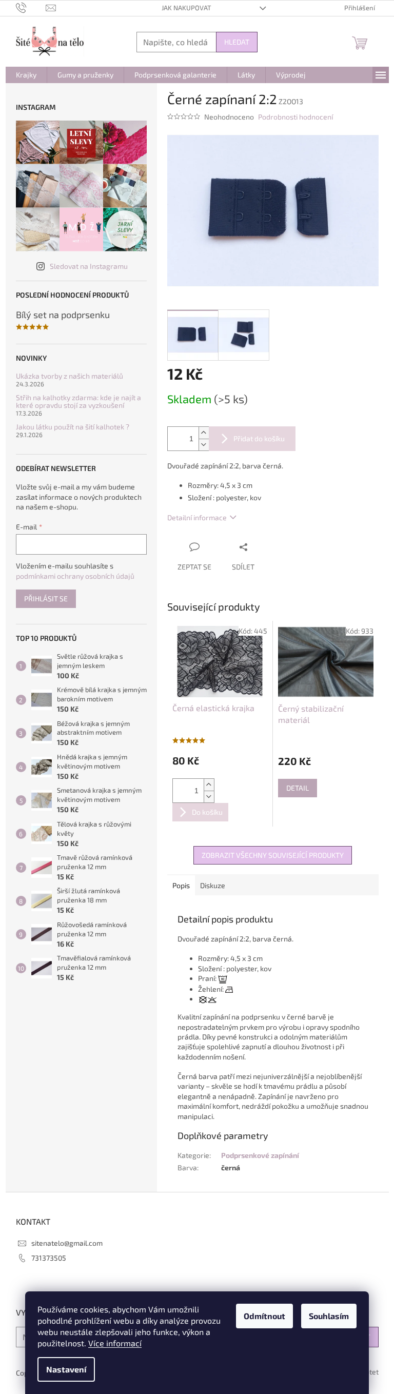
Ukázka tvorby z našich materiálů (69, 376)
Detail (297, 787)
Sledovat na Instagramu (89, 266)
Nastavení (66, 1369)
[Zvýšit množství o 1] (204, 433)
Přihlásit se (46, 598)
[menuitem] (26, 75)
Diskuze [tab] (212, 885)
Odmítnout (264, 1316)
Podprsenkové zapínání (260, 1155)
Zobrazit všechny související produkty (273, 855)
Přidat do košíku (259, 438)
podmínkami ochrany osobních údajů (75, 576)
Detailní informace (197, 517)
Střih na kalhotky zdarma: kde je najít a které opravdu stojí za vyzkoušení (78, 401)
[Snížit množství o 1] (204, 444)
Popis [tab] (181, 885)
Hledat (236, 41)
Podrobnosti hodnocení (295, 116)
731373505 (48, 1257)
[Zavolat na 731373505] (31, 7)
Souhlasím (329, 1316)
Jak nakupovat (186, 8)
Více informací (115, 1343)
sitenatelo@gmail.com (67, 1243)
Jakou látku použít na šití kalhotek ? (72, 426)
